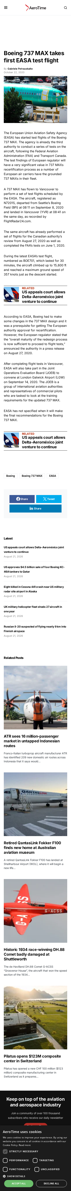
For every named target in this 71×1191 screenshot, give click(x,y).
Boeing (10, 475)
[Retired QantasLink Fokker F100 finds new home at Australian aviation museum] (35, 804)
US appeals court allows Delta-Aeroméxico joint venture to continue (43, 297)
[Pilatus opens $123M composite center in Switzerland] (35, 1017)
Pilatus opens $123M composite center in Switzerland (32, 1058)
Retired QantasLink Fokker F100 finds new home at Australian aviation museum (32, 848)
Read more (25, 1145)
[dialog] (35, 1158)
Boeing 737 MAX (32, 475)
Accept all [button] (19, 1183)
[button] (6, 7)
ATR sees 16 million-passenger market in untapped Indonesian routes (32, 741)
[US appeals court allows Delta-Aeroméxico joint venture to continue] (11, 294)
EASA (52, 475)
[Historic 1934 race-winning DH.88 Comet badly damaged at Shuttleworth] (35, 911)
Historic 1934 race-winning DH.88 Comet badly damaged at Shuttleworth (34, 954)
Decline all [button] (51, 1183)
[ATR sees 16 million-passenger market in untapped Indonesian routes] (35, 697)
